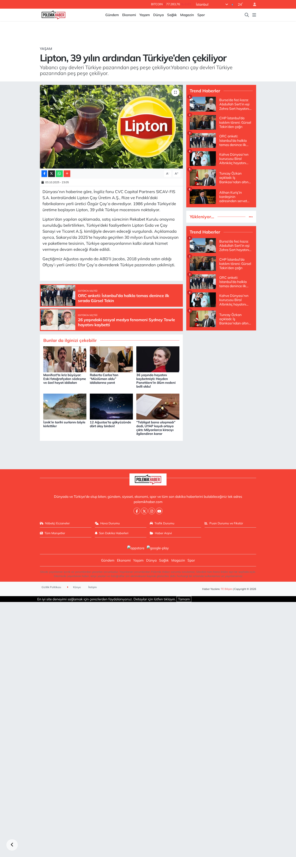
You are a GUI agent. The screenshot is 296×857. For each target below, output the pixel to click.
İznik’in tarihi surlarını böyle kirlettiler (64, 424)
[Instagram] (151, 511)
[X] (144, 511)
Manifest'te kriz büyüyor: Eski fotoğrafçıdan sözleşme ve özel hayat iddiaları (64, 379)
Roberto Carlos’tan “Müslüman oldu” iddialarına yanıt (104, 379)
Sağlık (172, 15)
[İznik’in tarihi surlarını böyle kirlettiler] (64, 406)
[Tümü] (251, 217)
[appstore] (135, 547)
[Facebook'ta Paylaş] (44, 173)
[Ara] (247, 14)
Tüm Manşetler (55, 533)
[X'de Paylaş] (51, 173)
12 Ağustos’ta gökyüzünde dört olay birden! (110, 424)
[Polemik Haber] (53, 14)
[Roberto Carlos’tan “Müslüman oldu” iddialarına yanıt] (111, 359)
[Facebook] (137, 511)
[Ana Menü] (254, 14)
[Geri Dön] (12, 845)
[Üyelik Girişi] (253, 4)
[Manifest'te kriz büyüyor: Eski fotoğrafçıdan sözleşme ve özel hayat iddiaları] (64, 359)
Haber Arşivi (163, 533)
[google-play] (158, 547)
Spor (201, 15)
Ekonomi (129, 15)
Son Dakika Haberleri (113, 533)
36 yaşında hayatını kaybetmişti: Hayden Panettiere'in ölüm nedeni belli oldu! (156, 381)
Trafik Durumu (164, 523)
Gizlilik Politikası (51, 587)
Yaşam (144, 15)
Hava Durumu (110, 523)
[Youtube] (159, 511)
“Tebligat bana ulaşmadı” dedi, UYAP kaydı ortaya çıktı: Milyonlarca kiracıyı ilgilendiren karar (155, 428)
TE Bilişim (226, 589)
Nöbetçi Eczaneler (57, 523)
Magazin (187, 15)
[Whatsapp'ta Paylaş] (59, 173)
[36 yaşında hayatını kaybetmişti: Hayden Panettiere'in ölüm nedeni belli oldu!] (157, 359)
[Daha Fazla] (67, 173)
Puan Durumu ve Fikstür (226, 523)
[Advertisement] (221, 362)
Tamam (184, 599)
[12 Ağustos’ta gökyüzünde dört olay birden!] (111, 406)
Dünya (158, 15)
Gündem (112, 15)
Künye (76, 587)
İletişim (92, 587)
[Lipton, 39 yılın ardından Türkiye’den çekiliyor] (111, 127)
